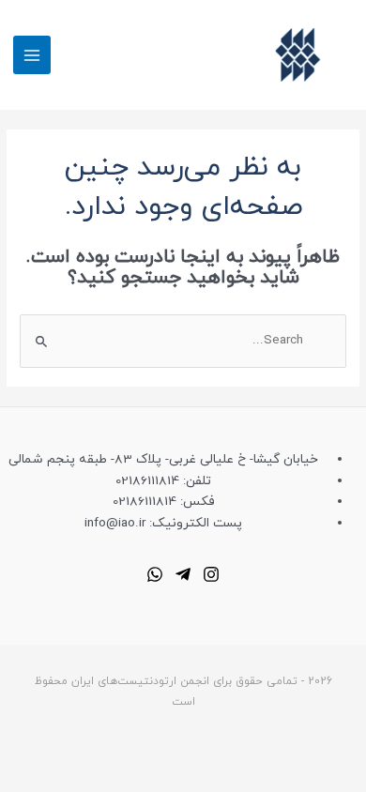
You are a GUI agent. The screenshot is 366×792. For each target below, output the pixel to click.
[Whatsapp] (154, 574)
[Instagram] (211, 574)
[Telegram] (183, 574)
